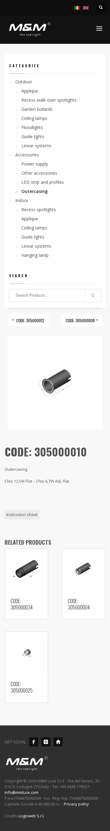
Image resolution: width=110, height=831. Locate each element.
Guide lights (32, 136)
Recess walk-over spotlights (48, 100)
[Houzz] (58, 741)
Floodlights (32, 127)
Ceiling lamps (34, 118)
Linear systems (36, 145)
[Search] (93, 295)
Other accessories (39, 173)
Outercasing (34, 191)
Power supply (34, 164)
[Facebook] (33, 741)
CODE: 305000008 (80, 320)
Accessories (27, 155)
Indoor (21, 200)
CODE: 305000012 (30, 320)
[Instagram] (45, 741)
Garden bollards (37, 109)
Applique (29, 91)
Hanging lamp (35, 255)
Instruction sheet (22, 514)
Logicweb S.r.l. (31, 816)
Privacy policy (76, 804)
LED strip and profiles (42, 182)
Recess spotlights (38, 209)
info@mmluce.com (21, 792)
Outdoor (23, 82)
